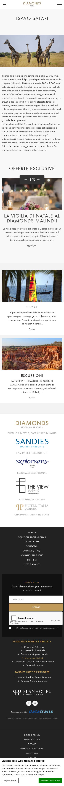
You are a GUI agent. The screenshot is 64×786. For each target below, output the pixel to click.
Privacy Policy (32, 739)
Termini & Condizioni (50, 628)
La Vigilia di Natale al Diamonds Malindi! (32, 218)
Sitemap (32, 744)
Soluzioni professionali (32, 537)
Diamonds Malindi (34, 657)
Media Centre (32, 541)
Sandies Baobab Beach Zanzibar (34, 677)
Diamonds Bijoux (34, 665)
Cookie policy (32, 735)
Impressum (32, 753)
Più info (32, 329)
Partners (32, 559)
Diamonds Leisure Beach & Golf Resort (34, 661)
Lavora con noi (32, 550)
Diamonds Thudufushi (34, 650)
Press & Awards (31, 564)
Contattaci (32, 546)
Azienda (32, 532)
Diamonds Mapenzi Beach (34, 654)
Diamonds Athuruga (34, 646)
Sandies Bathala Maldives (34, 681)
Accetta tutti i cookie (50, 780)
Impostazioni (10, 780)
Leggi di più (31, 245)
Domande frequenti (31, 555)
